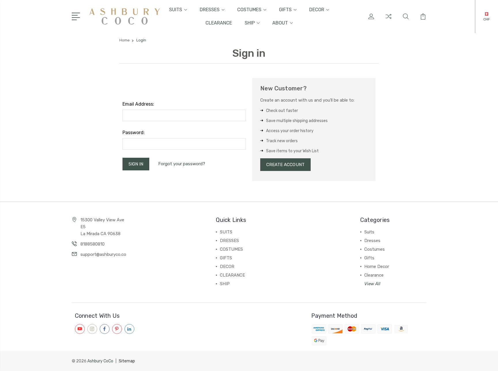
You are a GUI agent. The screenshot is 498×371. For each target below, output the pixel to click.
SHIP (250, 23)
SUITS (175, 9)
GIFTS (285, 9)
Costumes (374, 249)
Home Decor (376, 266)
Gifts (369, 257)
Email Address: (138, 104)
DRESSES (210, 9)
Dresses (372, 240)
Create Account (285, 164)
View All (372, 283)
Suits (369, 232)
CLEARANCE (218, 23)
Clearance (374, 275)
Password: (133, 132)
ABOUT (280, 23)
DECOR (316, 9)
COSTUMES (249, 9)
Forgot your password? (181, 163)
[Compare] (388, 19)
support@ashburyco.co (103, 254)
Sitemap (127, 361)
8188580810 (92, 244)
